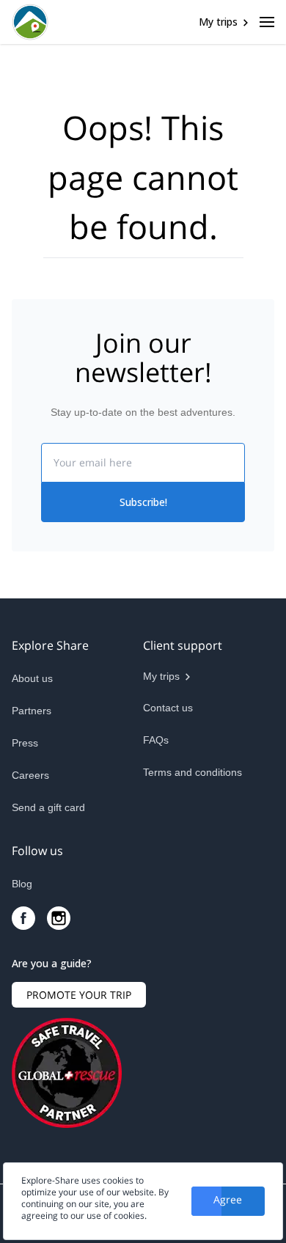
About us (32, 678)
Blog (22, 884)
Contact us (168, 708)
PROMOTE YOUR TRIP (78, 995)
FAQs (156, 740)
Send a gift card (48, 807)
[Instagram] (58, 918)
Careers (30, 775)
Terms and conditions (192, 772)
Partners (31, 710)
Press (25, 743)
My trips (218, 22)
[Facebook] (23, 918)
